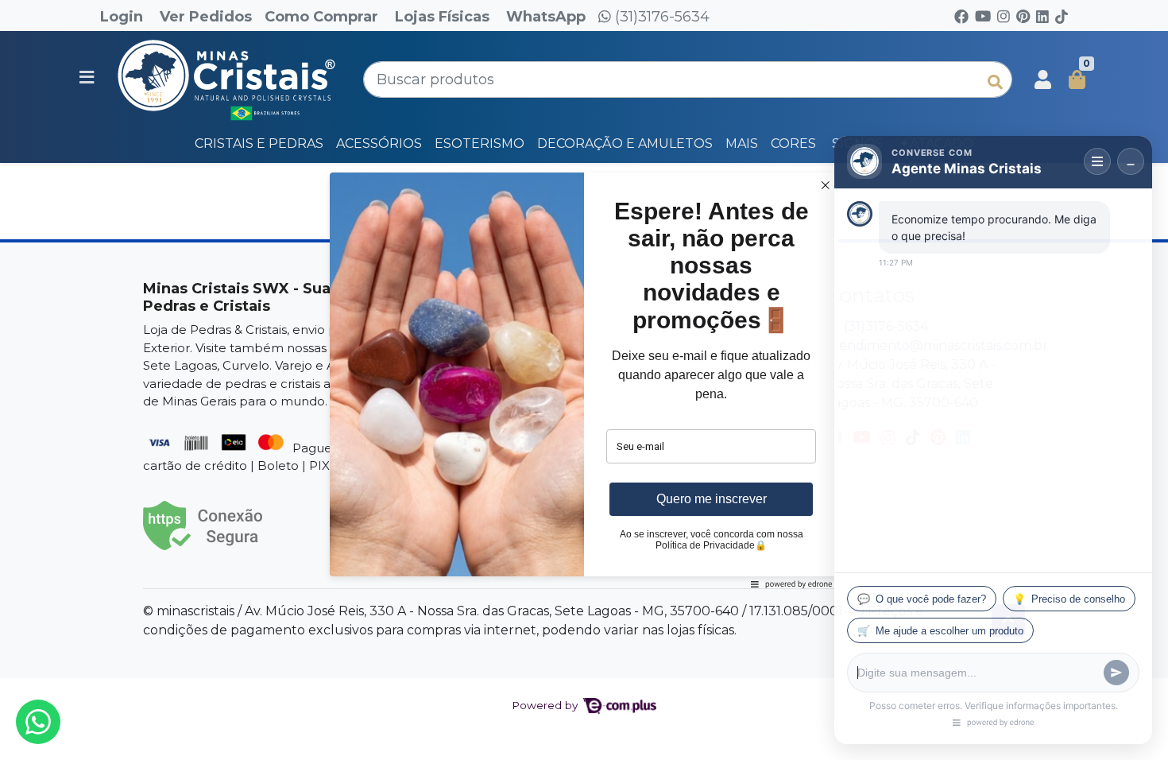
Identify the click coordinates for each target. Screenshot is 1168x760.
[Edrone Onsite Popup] (584, 380)
